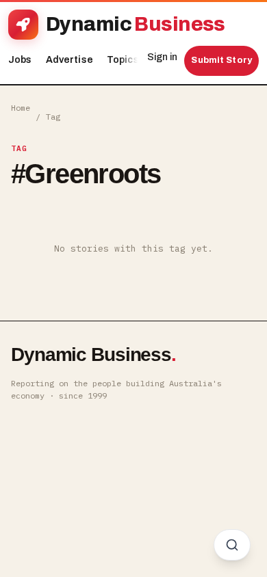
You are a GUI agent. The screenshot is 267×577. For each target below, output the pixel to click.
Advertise (69, 60)
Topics (126, 60)
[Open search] (232, 545)
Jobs (20, 60)
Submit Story (221, 60)
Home (20, 108)
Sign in (162, 57)
